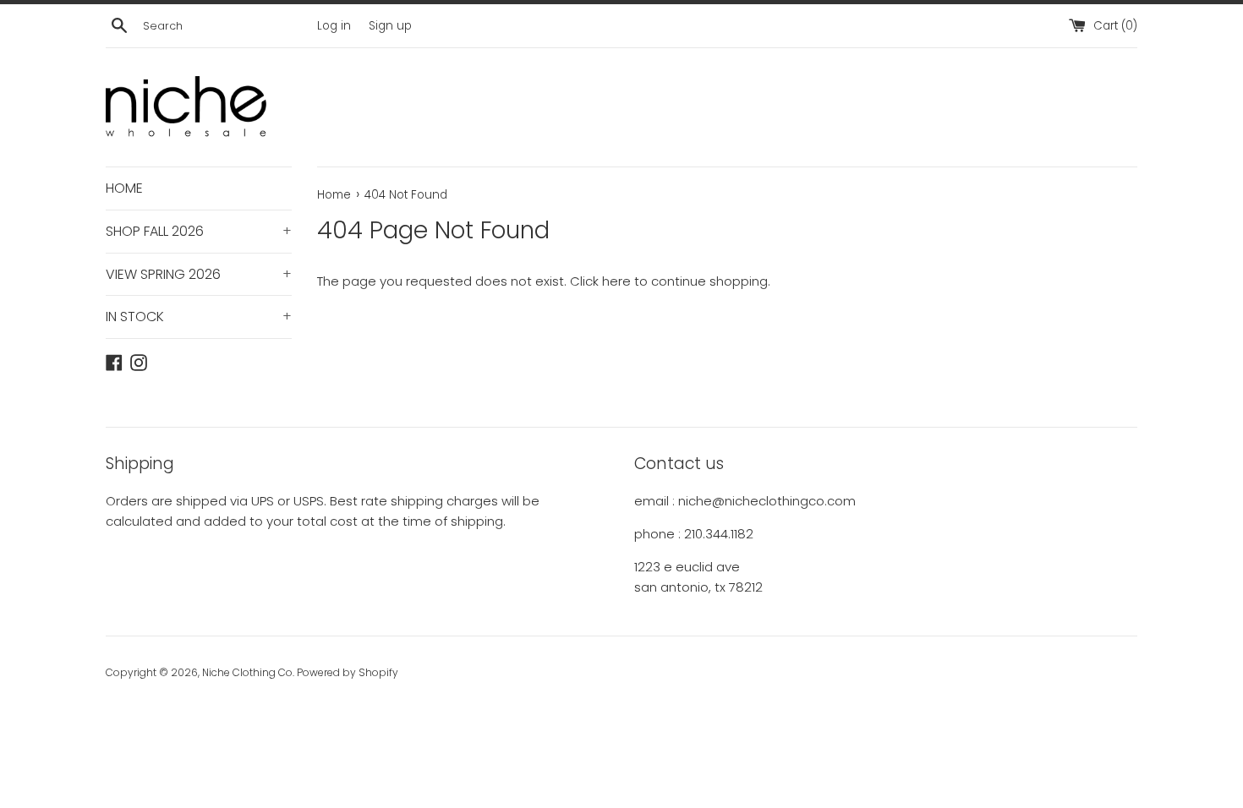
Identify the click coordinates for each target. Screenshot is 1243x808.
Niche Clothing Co (247, 672)
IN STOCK (199, 316)
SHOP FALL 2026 (199, 231)
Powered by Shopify (347, 672)
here (616, 281)
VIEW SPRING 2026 (199, 274)
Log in (334, 26)
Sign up (390, 26)
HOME (124, 188)
